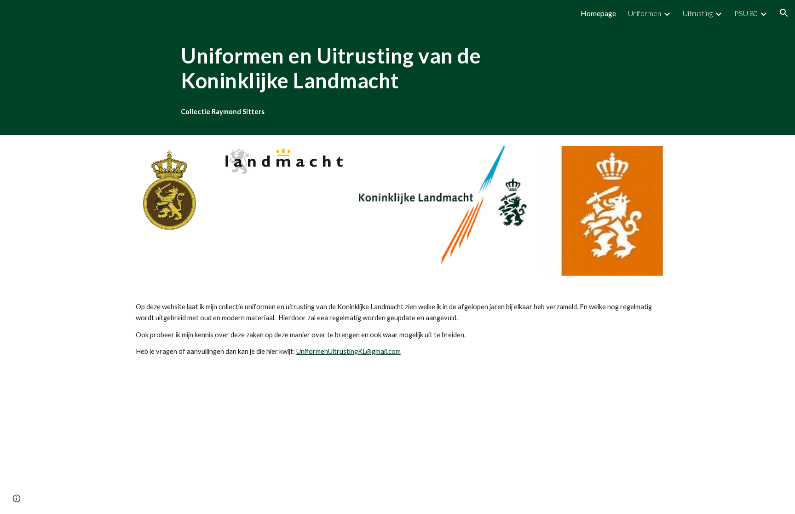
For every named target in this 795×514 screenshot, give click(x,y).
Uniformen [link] (644, 13)
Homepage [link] (598, 13)
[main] (374, 68)
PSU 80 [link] (746, 13)
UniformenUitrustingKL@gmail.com (348, 351)
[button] (784, 13)
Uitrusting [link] (698, 13)
